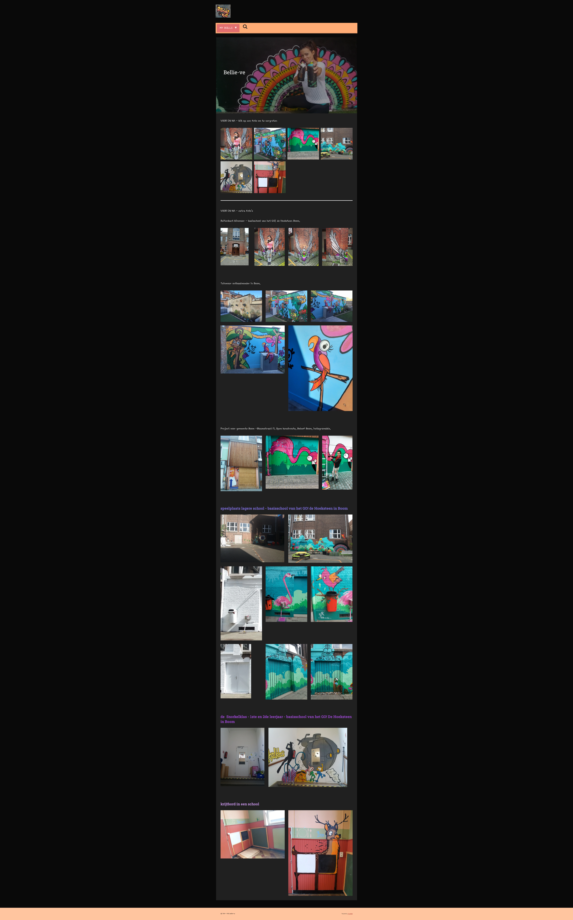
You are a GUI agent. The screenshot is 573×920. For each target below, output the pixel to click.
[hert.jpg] (269, 177)
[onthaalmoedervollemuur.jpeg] (269, 143)
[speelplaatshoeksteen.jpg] (336, 143)
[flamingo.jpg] (303, 143)
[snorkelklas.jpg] (236, 177)
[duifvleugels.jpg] (236, 143)
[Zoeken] (245, 27)
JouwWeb (350, 913)
